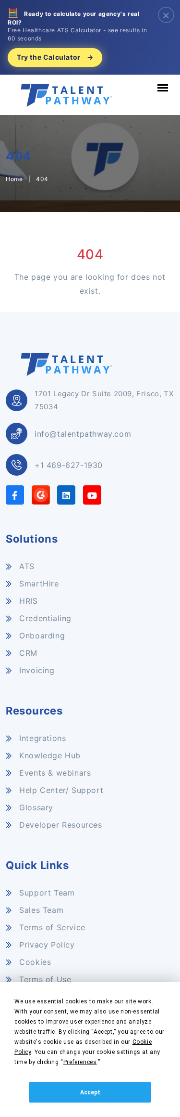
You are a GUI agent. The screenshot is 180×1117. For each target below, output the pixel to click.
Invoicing (36, 670)
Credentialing (44, 618)
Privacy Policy (46, 944)
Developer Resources (59, 825)
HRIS (27, 601)
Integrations (41, 738)
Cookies (34, 962)
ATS (26, 566)
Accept (90, 1092)
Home (14, 178)
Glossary (35, 807)
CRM (27, 653)
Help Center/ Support (60, 790)
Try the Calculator (55, 57)
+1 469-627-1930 (69, 465)
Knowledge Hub (49, 755)
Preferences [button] (80, 1062)
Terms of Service (51, 927)
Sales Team (40, 910)
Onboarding (41, 635)
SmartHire (38, 583)
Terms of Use (44, 979)
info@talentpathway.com (83, 434)
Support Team (45, 892)
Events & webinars (54, 773)
